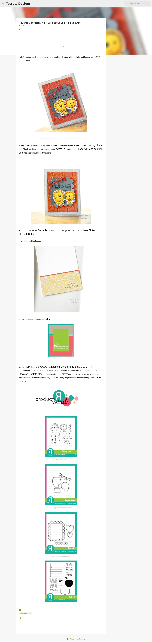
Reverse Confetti (25, 613)
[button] (20, 29)
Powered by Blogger (77, 639)
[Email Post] (20, 611)
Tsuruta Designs (18, 3)
